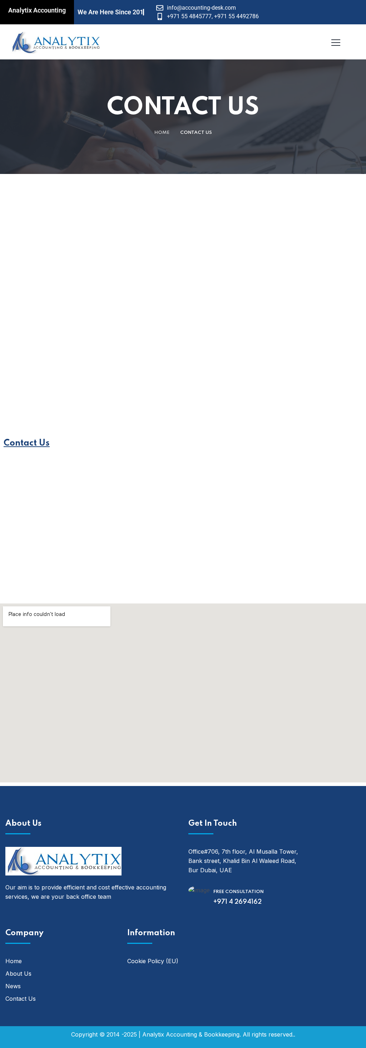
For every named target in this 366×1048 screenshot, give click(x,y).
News (13, 986)
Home (161, 132)
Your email (203, 269)
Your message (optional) (59, 351)
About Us (18, 973)
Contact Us (20, 998)
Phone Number (44, 310)
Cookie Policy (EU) (152, 961)
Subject (198, 310)
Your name (40, 269)
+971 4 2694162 (237, 902)
